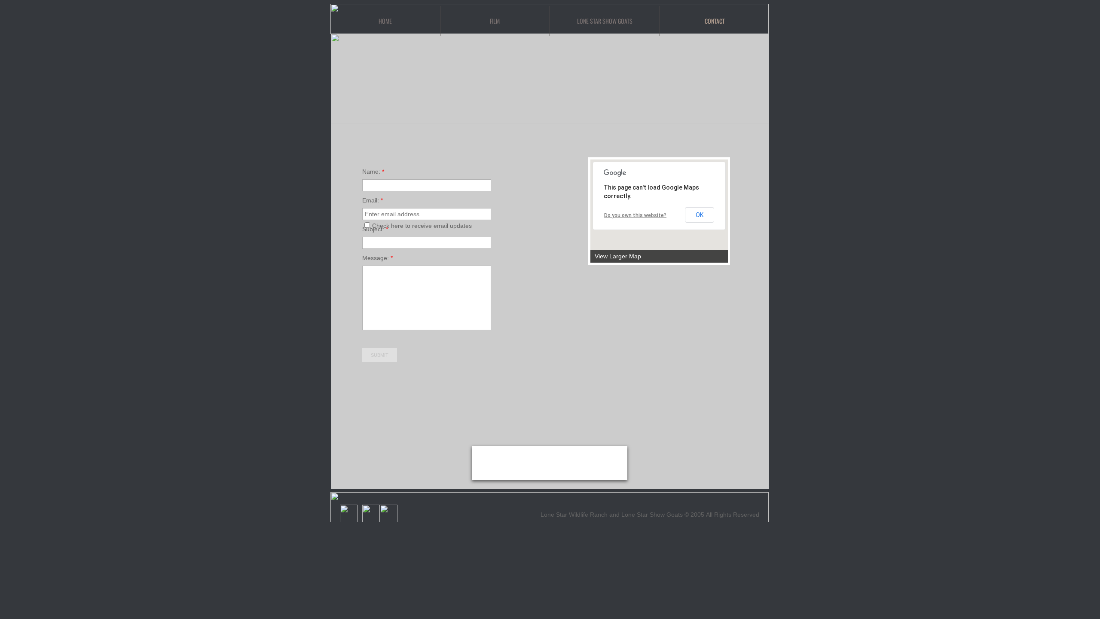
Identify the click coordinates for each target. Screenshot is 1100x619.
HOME (385, 20)
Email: (372, 200)
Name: (373, 171)
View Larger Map (618, 256)
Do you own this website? (635, 215)
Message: (377, 257)
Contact (715, 20)
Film (495, 20)
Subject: (375, 229)
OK (699, 214)
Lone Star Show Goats (604, 20)
